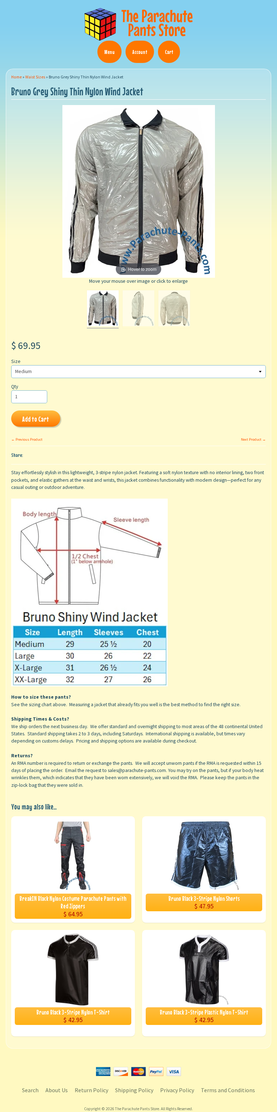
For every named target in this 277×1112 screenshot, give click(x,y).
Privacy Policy (177, 1090)
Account (139, 52)
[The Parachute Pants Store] (138, 36)
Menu (109, 52)
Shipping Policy (134, 1090)
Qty (14, 386)
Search (30, 1090)
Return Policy (91, 1090)
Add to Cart (35, 419)
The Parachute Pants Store (137, 1108)
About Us (56, 1090)
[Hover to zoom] (138, 191)
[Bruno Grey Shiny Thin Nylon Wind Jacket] (103, 309)
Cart (169, 52)
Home (16, 77)
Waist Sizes (35, 77)
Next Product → (253, 439)
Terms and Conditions (228, 1090)
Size (16, 361)
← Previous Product (27, 439)
